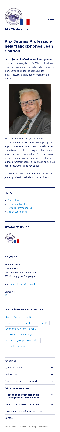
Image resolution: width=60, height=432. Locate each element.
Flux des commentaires (19, 207)
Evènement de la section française (27, 323)
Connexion (13, 200)
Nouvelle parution (17, 346)
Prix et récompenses (17, 388)
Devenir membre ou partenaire (22, 404)
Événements (12, 374)
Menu (51, 19)
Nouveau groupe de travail (22, 340)
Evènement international (21, 329)
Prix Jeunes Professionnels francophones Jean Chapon (23, 396)
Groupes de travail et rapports (21, 381)
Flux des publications (18, 203)
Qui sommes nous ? (15, 367)
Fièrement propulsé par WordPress (33, 426)
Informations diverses (20, 334)
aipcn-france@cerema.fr (23, 284)
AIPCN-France (17, 29)
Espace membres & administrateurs (24, 411)
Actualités (10, 361)
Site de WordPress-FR (18, 211)
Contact (9, 418)
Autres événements (18, 317)
